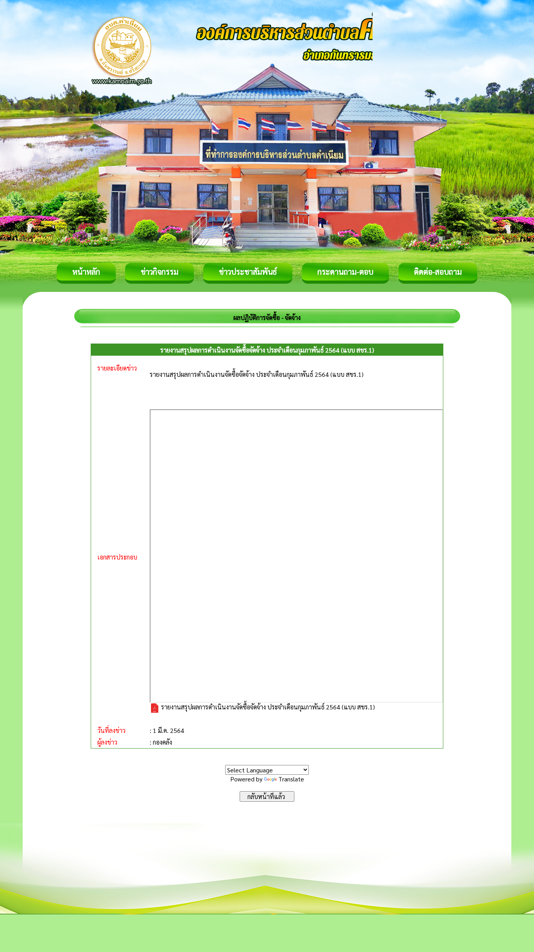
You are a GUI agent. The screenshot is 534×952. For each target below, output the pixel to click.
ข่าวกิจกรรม (159, 271)
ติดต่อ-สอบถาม (438, 271)
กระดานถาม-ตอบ (345, 271)
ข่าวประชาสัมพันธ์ (248, 271)
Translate (291, 779)
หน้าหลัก (86, 271)
